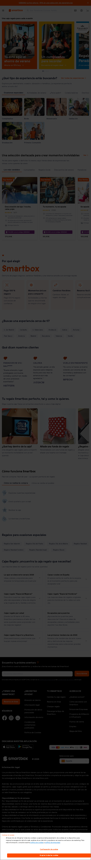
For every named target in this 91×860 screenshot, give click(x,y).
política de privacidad (52, 843)
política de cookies (36, 843)
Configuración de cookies (49, 849)
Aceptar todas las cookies (49, 855)
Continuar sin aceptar (8, 835)
